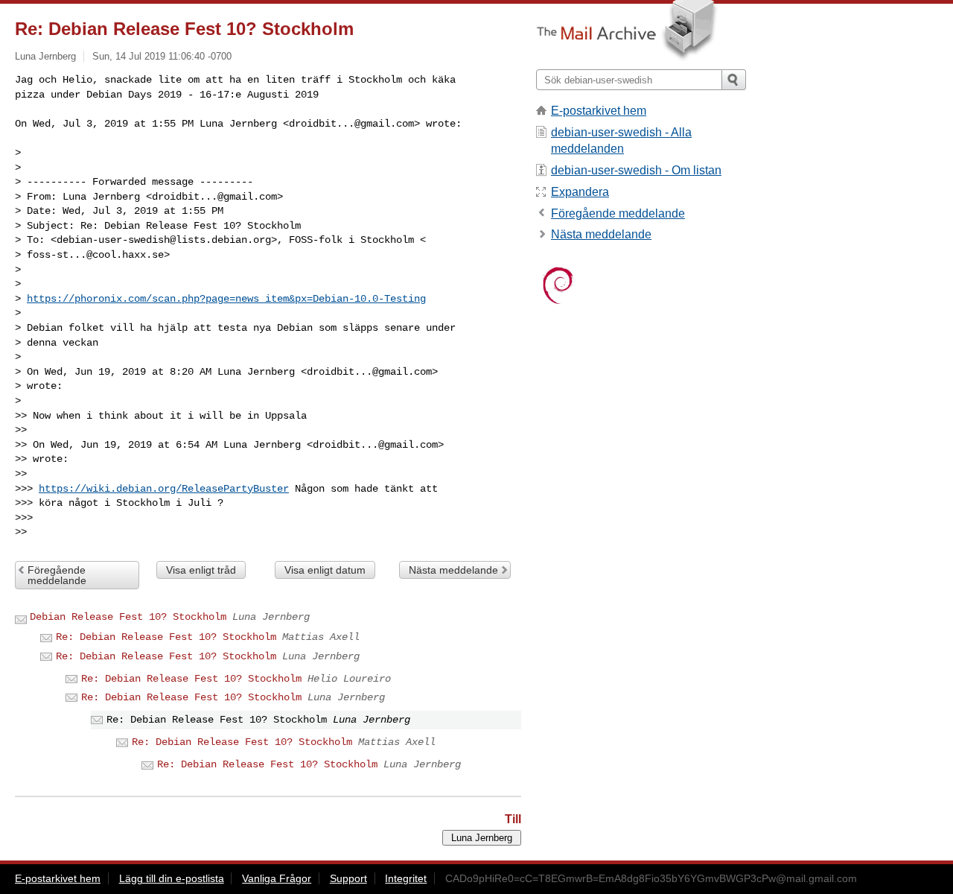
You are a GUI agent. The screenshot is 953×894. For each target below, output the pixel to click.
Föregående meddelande (57, 575)
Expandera (580, 192)
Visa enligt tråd (201, 570)
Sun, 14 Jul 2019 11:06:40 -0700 (162, 56)
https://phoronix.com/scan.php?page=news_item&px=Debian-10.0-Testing (226, 299)
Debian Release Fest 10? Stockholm (128, 617)
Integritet (406, 878)
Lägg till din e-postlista (171, 878)
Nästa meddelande (453, 570)
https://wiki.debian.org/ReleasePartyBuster (164, 489)
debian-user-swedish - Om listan (636, 170)
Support (348, 878)
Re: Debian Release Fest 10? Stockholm (166, 637)
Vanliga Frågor (276, 878)
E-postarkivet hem (598, 110)
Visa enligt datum (325, 570)
